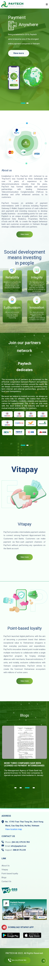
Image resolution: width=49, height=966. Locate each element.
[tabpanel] (24, 419)
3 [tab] (26, 787)
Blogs (4, 877)
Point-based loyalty (10, 873)
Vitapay (5, 869)
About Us (6, 865)
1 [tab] (22, 103)
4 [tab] (32, 787)
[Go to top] (43, 960)
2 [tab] (26, 103)
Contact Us (6, 881)
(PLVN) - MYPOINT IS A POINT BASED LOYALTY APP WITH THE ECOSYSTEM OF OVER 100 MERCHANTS (24, 764)
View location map (13, 829)
